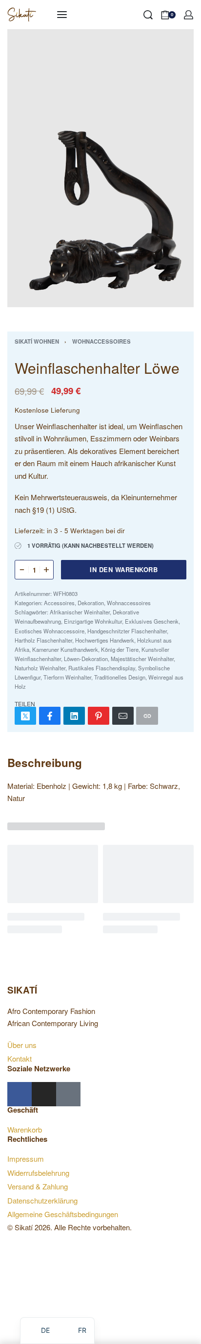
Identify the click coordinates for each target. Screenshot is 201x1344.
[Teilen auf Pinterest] (98, 716)
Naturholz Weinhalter (40, 668)
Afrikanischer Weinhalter (80, 612)
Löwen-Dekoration (86, 659)
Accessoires (59, 603)
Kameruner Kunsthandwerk (65, 649)
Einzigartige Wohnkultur (93, 621)
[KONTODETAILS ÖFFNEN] (188, 15)
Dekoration (91, 603)
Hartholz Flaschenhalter (43, 640)
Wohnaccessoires (101, 341)
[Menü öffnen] (62, 14)
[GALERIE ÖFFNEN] (100, 168)
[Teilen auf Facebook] (49, 716)
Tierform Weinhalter (67, 677)
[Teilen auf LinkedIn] (74, 716)
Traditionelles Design (119, 677)
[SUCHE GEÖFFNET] (148, 15)
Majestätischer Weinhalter (142, 659)
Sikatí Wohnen (37, 341)
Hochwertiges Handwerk (104, 640)
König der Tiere (120, 649)
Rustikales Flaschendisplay (101, 668)
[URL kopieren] (147, 716)
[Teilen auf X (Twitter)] (25, 716)
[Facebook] (19, 1094)
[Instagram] (44, 1094)
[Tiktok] (68, 1094)
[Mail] (123, 716)
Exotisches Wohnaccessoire (49, 631)
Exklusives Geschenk (152, 621)
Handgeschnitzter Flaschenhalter (127, 631)
